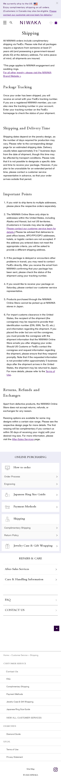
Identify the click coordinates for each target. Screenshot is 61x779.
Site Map (31, 769)
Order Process (12, 476)
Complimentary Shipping (17, 527)
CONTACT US (14, 610)
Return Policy (11, 535)
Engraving (9, 484)
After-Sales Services (23, 439)
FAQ (8, 599)
